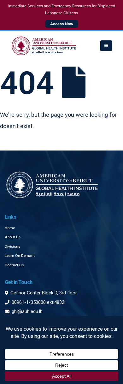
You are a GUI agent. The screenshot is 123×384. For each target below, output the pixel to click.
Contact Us (14, 265)
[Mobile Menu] (106, 45)
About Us (12, 237)
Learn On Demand (20, 255)
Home (10, 228)
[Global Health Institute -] (44, 45)
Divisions (12, 246)
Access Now (61, 23)
